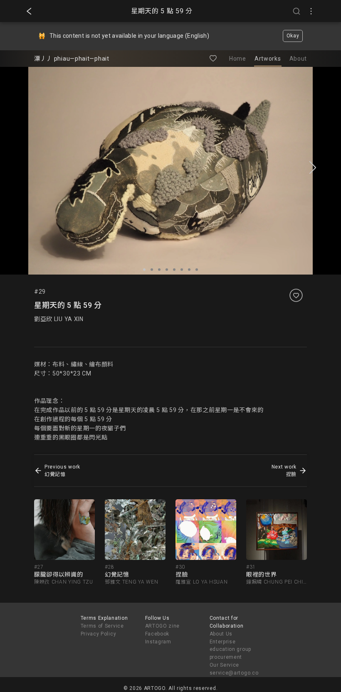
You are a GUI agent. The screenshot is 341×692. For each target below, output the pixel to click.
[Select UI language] (311, 11)
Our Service (225, 665)
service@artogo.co (234, 673)
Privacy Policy (98, 634)
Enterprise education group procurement (231, 649)
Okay (293, 36)
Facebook (157, 634)
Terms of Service (102, 626)
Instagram (158, 642)
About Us (221, 634)
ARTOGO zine (162, 626)
